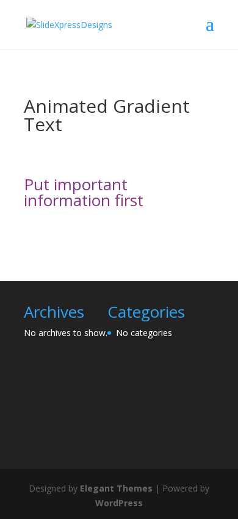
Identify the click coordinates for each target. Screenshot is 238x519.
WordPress (119, 503)
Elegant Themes (116, 488)
